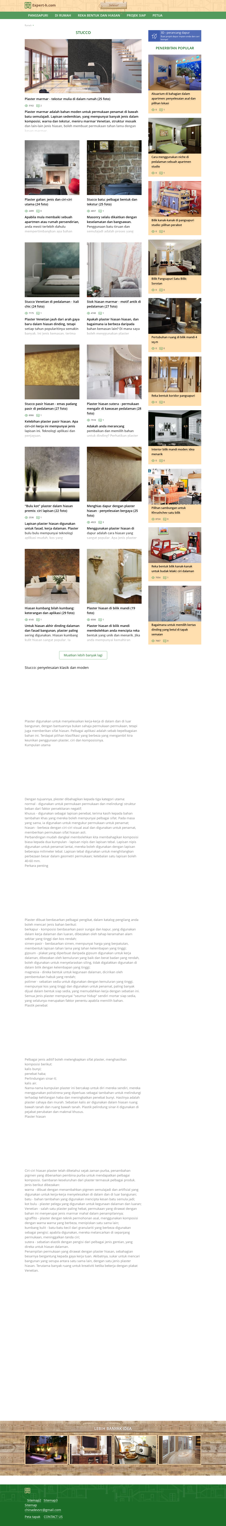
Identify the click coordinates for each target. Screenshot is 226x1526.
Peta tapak (32, 1517)
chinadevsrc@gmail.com (43, 1510)
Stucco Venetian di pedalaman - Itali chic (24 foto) (52, 303)
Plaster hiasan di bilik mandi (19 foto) (111, 610)
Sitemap (31, 1505)
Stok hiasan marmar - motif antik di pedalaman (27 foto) (114, 303)
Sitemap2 (34, 1500)
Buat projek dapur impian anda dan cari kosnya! (180, 36)
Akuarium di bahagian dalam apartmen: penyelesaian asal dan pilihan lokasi (173, 98)
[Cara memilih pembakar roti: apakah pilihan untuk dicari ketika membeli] (135, 1462)
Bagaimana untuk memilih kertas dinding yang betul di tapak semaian (173, 629)
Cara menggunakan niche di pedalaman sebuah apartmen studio (171, 161)
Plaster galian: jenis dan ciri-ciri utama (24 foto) (48, 201)
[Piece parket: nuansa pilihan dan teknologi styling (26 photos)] (179, 1462)
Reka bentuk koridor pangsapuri (173, 396)
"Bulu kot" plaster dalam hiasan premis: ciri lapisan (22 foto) (49, 508)
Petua (157, 15)
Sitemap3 (51, 1500)
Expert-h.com (44, 5)
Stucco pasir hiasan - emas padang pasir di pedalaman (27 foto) (51, 406)
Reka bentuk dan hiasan (99, 15)
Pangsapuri (38, 15)
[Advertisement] (83, 694)
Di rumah (63, 15)
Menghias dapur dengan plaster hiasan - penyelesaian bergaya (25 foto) (112, 511)
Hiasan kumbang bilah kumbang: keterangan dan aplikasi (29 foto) (50, 610)
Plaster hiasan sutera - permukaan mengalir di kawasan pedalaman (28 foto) (114, 408)
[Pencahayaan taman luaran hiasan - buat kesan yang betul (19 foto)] (46, 1462)
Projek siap (136, 15)
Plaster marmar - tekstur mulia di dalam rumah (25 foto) (67, 99)
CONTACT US (53, 1517)
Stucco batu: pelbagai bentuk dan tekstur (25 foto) (112, 201)
